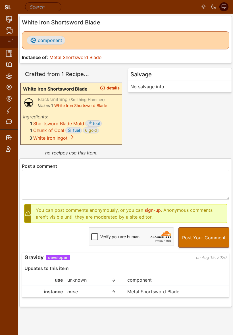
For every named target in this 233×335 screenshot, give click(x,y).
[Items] (9, 42)
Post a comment (39, 166)
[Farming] (9, 110)
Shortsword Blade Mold (58, 123)
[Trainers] (9, 98)
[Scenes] (9, 64)
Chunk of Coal (48, 130)
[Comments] (9, 121)
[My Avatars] (9, 19)
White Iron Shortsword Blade (80, 105)
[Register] (9, 149)
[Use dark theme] (213, 6)
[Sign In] (9, 137)
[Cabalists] (9, 76)
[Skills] (9, 30)
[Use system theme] (223, 6)
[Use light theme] (203, 6)
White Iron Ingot (50, 138)
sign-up (153, 210)
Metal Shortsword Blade (75, 57)
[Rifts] (9, 87)
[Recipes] (9, 53)
